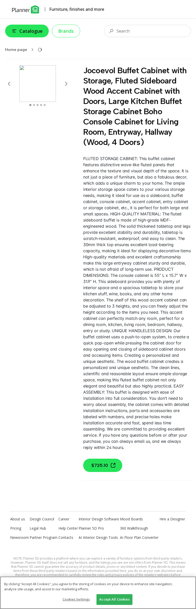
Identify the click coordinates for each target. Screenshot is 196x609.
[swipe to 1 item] (34, 105)
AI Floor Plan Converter (139, 537)
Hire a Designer (172, 519)
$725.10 (99, 465)
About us (17, 519)
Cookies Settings (76, 599)
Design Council (42, 519)
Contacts (65, 537)
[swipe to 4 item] (45, 105)
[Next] (66, 84)
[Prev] (9, 84)
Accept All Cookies (114, 599)
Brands (66, 31)
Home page (16, 49)
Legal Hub (38, 528)
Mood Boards (131, 519)
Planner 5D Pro (91, 528)
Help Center (68, 528)
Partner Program (43, 537)
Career (63, 519)
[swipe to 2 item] (37, 105)
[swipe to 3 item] (41, 105)
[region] (98, 592)
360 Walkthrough (134, 528)
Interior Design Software (99, 519)
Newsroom (19, 537)
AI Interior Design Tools (98, 537)
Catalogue (31, 31)
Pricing (15, 528)
